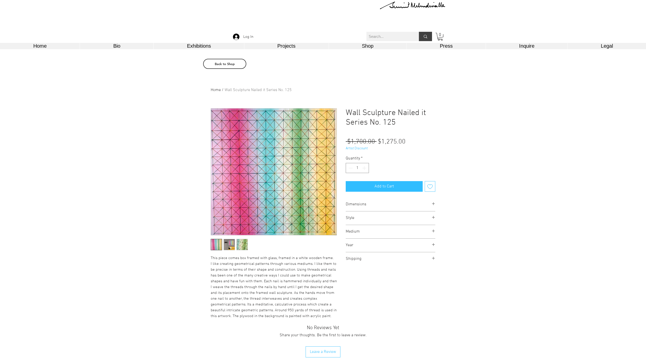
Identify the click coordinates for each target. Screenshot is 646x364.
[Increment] (364, 168)
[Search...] (425, 36)
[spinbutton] (357, 168)
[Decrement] (350, 168)
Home (216, 90)
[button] (440, 37)
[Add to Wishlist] (430, 186)
